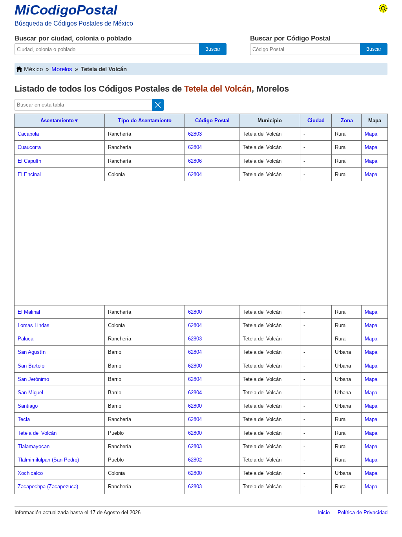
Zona (347, 120)
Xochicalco (30, 473)
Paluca (25, 339)
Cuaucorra (29, 147)
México (33, 69)
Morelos (61, 69)
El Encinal (29, 174)
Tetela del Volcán (37, 433)
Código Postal (212, 120)
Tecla (24, 419)
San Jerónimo (33, 379)
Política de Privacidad (362, 512)
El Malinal (29, 312)
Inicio (324, 512)
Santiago (28, 406)
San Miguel (30, 392)
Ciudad (316, 120)
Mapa (371, 134)
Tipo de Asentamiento (145, 120)
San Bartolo (31, 366)
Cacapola (28, 134)
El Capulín (29, 161)
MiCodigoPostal (66, 9)
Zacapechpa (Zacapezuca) (48, 486)
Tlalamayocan (33, 446)
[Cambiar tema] (383, 8)
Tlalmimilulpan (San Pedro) (48, 460)
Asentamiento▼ (59, 120)
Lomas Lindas (33, 325)
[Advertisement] (201, 243)
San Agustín (32, 352)
